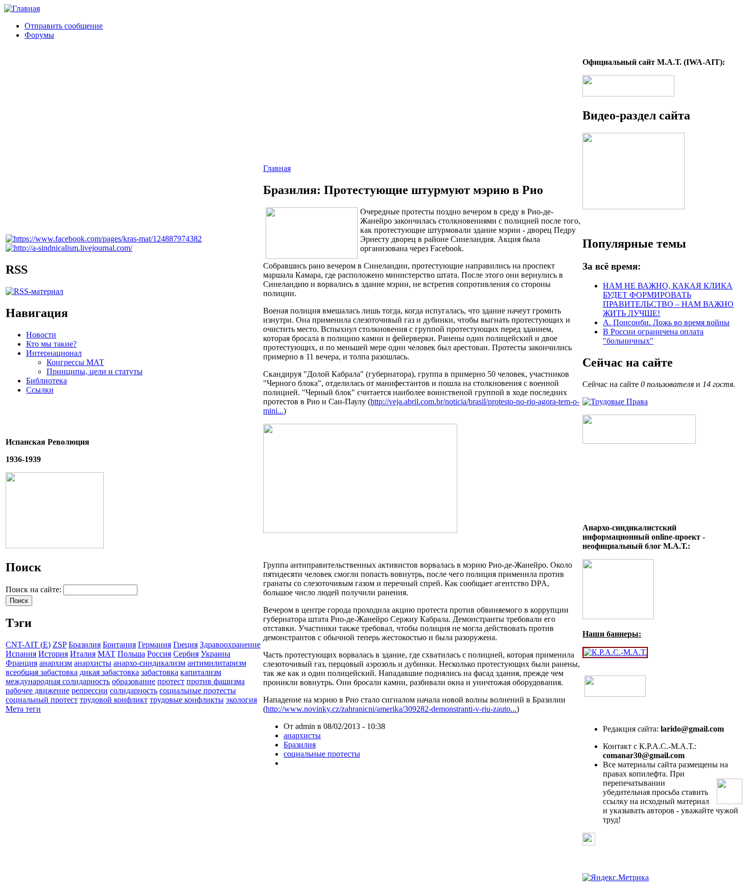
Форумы (39, 35)
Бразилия (84, 644)
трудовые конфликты (187, 699)
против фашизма (215, 681)
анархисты (92, 663)
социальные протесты (197, 690)
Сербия (186, 653)
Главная (277, 168)
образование (133, 681)
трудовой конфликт (114, 699)
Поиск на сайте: (34, 589)
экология (241, 699)
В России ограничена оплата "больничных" (653, 336)
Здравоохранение (230, 644)
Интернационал (54, 353)
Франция (21, 663)
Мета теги (23, 709)
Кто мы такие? (51, 344)
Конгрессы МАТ (75, 362)
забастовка (159, 672)
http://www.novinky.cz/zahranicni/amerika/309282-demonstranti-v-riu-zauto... (391, 709)
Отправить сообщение (64, 25)
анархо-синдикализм (149, 663)
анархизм (55, 663)
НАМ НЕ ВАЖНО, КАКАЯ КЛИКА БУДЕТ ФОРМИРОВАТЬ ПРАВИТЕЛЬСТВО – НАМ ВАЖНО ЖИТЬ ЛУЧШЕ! (668, 299)
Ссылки (40, 389)
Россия (159, 653)
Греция (185, 644)
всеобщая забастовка (42, 672)
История (53, 653)
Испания (21, 653)
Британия (119, 644)
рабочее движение (37, 690)
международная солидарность (58, 681)
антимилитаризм (216, 663)
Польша (131, 653)
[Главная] (22, 8)
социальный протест (42, 699)
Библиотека (46, 380)
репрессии (90, 690)
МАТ (106, 653)
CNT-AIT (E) (28, 644)
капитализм (200, 672)
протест (170, 681)
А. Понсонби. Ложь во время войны (666, 322)
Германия (154, 644)
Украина (215, 653)
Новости (41, 334)
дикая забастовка (109, 672)
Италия (83, 653)
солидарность (133, 690)
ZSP (59, 644)
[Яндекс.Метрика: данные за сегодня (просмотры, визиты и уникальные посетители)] (615, 877)
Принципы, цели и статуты (94, 371)
